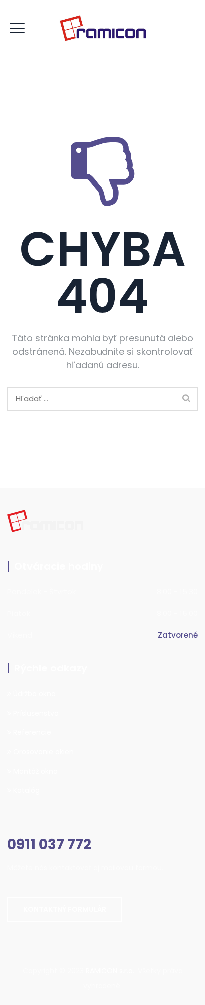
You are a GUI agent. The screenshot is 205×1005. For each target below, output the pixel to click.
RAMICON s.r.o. (110, 971)
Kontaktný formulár (64, 909)
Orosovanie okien (42, 752)
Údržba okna (33, 694)
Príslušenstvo (35, 713)
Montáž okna (34, 771)
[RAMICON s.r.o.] (102, 28)
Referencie (31, 732)
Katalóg (25, 790)
